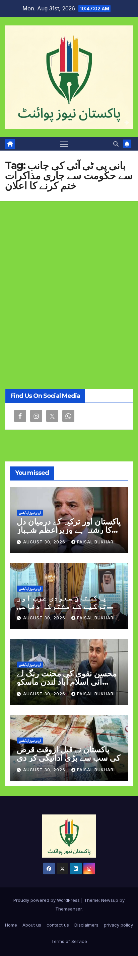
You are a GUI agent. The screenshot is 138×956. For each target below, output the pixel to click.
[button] (116, 144)
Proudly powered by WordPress (47, 900)
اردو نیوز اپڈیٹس (30, 513)
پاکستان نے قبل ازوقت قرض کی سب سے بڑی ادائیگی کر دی (68, 754)
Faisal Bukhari (96, 541)
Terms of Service (69, 941)
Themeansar (68, 908)
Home (11, 925)
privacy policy (118, 925)
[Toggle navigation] (64, 144)
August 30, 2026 (45, 541)
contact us (58, 925)
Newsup (109, 900)
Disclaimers (86, 925)
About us (31, 925)
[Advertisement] (69, 273)
